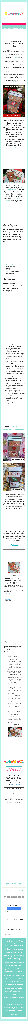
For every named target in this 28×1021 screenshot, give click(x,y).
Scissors (9, 641)
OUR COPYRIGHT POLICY (14, 890)
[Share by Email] (5, 583)
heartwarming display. (14, 147)
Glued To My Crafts (14, 14)
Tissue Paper (9, 596)
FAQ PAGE (16, 785)
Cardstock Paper (10, 595)
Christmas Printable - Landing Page (14, 597)
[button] (11, 583)
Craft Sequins (9, 599)
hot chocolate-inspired (12, 188)
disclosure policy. (14, 68)
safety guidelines (16, 57)
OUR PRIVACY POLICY (14, 884)
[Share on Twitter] (8, 583)
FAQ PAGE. (15, 81)
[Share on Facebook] (13, 583)
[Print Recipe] (16, 583)
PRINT (14, 575)
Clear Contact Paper (11, 593)
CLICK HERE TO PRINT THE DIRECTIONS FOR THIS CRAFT (14, 789)
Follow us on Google (14, 908)
